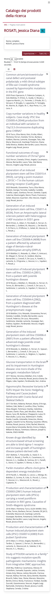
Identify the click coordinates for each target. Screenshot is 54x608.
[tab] (9, 69)
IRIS (5, 25)
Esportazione (29, 53)
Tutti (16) (43, 53)
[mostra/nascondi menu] (49, 2)
